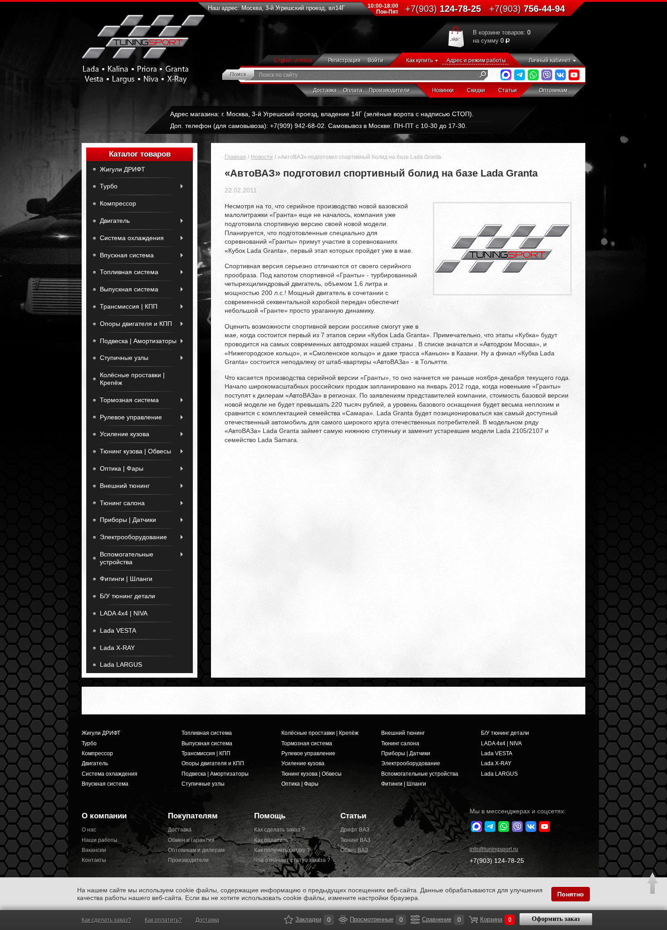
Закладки (288, 919)
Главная (235, 157)
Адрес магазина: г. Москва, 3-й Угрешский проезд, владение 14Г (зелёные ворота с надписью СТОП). (322, 114)
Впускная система (127, 255)
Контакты (94, 860)
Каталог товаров (140, 154)
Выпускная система (129, 289)
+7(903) (497, 860)
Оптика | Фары (121, 468)
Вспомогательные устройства (126, 558)
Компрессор (118, 203)
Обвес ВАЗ (354, 850)
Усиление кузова (124, 434)
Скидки (476, 90)
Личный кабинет (550, 60)
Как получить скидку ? (282, 850)
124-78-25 (443, 9)
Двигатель (115, 220)
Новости (262, 157)
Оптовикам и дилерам (196, 850)
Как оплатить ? (273, 840)
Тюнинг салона (122, 503)
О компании (104, 816)
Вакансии (94, 850)
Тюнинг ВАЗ (355, 840)
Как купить (419, 60)
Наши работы (100, 840)
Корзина (473, 919)
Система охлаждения (132, 237)
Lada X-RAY (117, 647)
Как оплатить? (163, 920)
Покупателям (193, 816)
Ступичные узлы (124, 357)
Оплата (353, 90)
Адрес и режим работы (476, 60)
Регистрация (344, 60)
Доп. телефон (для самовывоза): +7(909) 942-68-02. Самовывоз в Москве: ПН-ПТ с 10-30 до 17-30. (318, 125)
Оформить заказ (556, 918)
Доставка (325, 90)
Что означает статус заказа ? (290, 860)
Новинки (443, 90)
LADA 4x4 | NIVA (123, 613)
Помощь (269, 816)
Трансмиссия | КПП (128, 306)
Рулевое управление (131, 417)
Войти (375, 60)
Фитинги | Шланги (126, 578)
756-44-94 (527, 9)
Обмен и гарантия (191, 840)
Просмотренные (343, 919)
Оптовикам (553, 90)
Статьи (507, 90)
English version (293, 60)
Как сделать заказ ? (279, 830)
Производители (389, 90)
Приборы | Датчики (128, 519)
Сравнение (415, 919)
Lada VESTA (118, 630)
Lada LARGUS (121, 664)
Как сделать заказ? (106, 920)
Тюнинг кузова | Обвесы (135, 451)
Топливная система (129, 272)
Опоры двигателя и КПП (136, 323)
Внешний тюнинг (125, 485)
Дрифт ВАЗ (354, 830)
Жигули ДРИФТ (122, 169)
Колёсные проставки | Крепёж (132, 378)
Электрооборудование (133, 537)
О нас (89, 830)
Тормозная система (129, 399)
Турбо (109, 186)
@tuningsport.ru (494, 849)
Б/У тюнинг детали (127, 596)
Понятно (570, 894)
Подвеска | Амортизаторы (138, 340)
